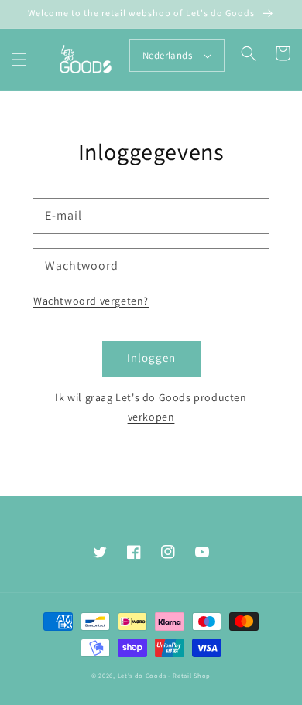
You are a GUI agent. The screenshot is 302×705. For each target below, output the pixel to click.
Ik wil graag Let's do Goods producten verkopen (150, 407)
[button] (19, 60)
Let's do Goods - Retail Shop (164, 675)
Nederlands (167, 55)
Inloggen (151, 357)
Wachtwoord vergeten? (91, 301)
